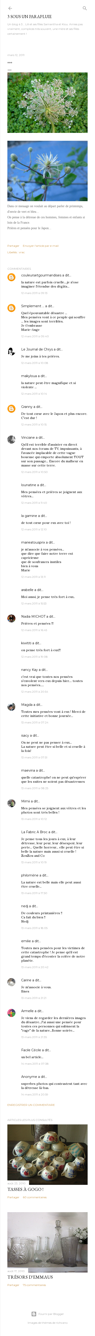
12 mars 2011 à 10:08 (34, 363)
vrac (22, 252)
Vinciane (28, 437)
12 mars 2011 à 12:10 (34, 529)
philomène (30, 875)
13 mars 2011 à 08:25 (34, 788)
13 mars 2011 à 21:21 (33, 998)
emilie (26, 941)
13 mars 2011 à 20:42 (34, 967)
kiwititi (26, 643)
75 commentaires (34, 1285)
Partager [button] (13, 245)
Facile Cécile (31, 1050)
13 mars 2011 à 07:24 (34, 722)
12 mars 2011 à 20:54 (34, 691)
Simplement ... (32, 306)
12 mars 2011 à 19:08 (34, 656)
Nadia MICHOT (33, 616)
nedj (24, 906)
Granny (27, 407)
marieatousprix (33, 542)
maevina (28, 770)
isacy (25, 735)
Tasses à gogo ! (25, 1189)
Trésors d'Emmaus (30, 1277)
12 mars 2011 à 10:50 (34, 472)
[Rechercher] (85, 7)
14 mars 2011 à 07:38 (35, 1063)
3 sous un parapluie (29, 16)
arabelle (27, 590)
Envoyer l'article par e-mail (41, 245)
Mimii (25, 801)
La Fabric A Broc (34, 832)
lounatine (28, 485)
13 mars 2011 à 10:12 (34, 819)
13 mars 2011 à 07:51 (34, 757)
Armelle (27, 1011)
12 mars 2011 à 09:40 (35, 336)
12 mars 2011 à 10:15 (34, 424)
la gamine (29, 516)
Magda (27, 705)
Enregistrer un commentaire (31, 1105)
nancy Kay (29, 670)
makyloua (29, 376)
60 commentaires (35, 1197)
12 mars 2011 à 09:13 (34, 293)
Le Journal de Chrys (37, 349)
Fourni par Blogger (51, 1314)
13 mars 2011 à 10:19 (34, 862)
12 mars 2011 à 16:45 (34, 630)
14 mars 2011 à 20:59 (34, 1094)
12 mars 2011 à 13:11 (33, 577)
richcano (62, 1322)
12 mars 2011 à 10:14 (34, 393)
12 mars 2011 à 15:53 (34, 603)
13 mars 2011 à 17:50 (34, 893)
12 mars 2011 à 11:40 (34, 502)
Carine (26, 980)
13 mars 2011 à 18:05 (34, 928)
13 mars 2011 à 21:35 (34, 1037)
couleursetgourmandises (41, 275)
